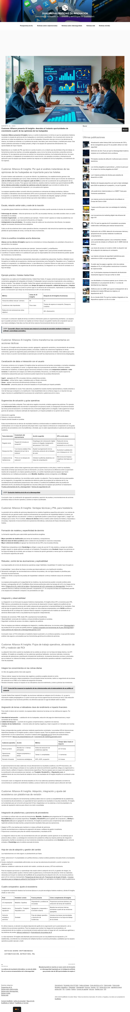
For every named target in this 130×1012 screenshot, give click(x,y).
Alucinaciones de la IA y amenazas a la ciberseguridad (47, 586)
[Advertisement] (65, 42)
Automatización (12, 954)
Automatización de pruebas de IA (41, 932)
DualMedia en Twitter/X (7, 1003)
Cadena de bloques (84, 985)
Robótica (73, 989)
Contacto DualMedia (7, 1001)
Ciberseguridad (68, 625)
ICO (97, 987)
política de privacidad (20, 1001)
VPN (105, 989)
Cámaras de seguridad (82, 989)
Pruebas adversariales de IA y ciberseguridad (15, 487)
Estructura (25, 954)
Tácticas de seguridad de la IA (40, 487)
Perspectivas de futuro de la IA (34, 877)
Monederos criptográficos (61, 987)
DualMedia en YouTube (21, 1003)
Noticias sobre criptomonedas (47, 26)
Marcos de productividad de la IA (23, 737)
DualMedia (58, 999)
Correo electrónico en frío (96, 985)
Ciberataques (72, 987)
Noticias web (90, 26)
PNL (33, 954)
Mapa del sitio (30, 1001)
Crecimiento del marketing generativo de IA (48, 737)
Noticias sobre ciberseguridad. (72, 26)
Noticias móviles (104, 26)
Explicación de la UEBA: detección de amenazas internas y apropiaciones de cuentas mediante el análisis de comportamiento (109, 233)
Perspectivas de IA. (26, 26)
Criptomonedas (108, 985)
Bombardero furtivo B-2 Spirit (71, 985)
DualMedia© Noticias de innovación (65, 13)
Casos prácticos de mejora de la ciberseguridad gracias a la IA (21, 630)
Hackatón (93, 987)
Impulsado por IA (46, 734)
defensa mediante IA (23, 932)
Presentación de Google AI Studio (55, 877)
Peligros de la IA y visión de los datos (17, 586)
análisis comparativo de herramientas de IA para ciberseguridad (53, 627)
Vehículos (91, 989)
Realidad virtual (99, 989)
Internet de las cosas (104, 987)
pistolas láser (58, 989)
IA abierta (68, 989)
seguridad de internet (116, 987)
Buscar (85, 126)
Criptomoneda (115, 985)
